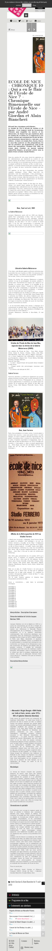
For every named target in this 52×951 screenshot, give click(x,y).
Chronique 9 (12, 600)
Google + (31, 21)
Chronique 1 (12, 587)
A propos (24, 940)
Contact (11, 947)
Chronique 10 (12, 601)
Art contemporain (38, 35)
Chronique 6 (12, 595)
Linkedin (39, 21)
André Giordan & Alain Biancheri (22, 881)
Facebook (14, 21)
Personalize (26, 5)
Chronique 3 (12, 590)
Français (40, 8)
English (40, 10)
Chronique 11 (12, 603)
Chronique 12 (12, 605)
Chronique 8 (12, 598)
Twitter (22, 21)
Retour (11, 29)
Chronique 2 (12, 588)
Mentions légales (37, 941)
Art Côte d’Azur (11, 944)
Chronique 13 (12, 606)
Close (34, 5)
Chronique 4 (12, 592)
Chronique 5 (12, 593)
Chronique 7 (12, 596)
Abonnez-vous (28, 947)
